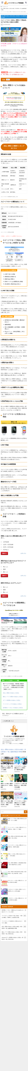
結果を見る (23, 553)
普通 (4, 569)
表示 (8, 79)
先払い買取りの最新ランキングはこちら (14, 147)
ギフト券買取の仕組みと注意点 (11, 700)
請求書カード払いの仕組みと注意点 (13, 707)
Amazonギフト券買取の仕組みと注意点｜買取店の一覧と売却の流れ (14, 938)
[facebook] (13, 734)
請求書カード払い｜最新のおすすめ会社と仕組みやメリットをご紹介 (14, 911)
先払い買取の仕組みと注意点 (11, 693)
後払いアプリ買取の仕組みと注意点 (13, 696)
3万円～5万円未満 (8, 547)
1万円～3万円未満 (8, 544)
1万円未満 (6, 542)
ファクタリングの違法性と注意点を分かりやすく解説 (14, 922)
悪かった (5, 592)
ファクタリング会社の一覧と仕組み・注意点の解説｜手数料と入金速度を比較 (14, 916)
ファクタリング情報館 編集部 (14, 736)
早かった (5, 566)
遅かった (5, 572)
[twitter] (15, 734)
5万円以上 (6, 549)
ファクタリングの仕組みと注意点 (12, 704)
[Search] (26, 2)
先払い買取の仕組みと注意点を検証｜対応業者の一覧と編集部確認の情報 (14, 927)
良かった (5, 587)
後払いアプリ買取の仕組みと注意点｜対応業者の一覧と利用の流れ (14, 932)
